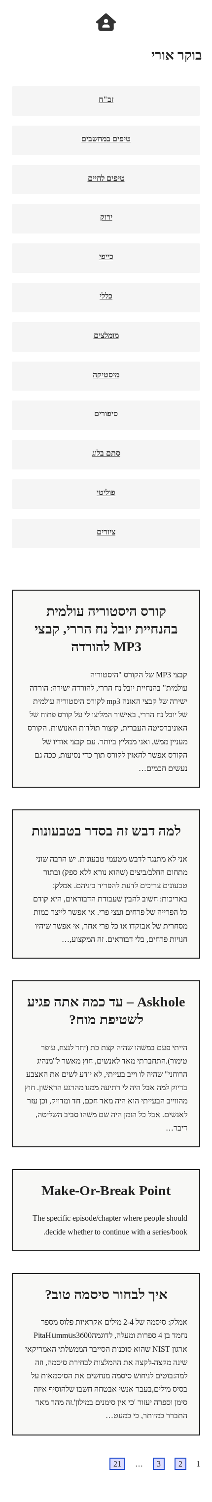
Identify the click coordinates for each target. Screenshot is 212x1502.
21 (117, 1464)
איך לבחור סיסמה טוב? (106, 1294)
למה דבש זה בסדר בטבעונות (106, 830)
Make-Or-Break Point (106, 1190)
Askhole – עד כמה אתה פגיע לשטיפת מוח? (106, 1010)
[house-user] (106, 22)
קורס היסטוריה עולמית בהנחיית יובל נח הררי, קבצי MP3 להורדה (106, 629)
